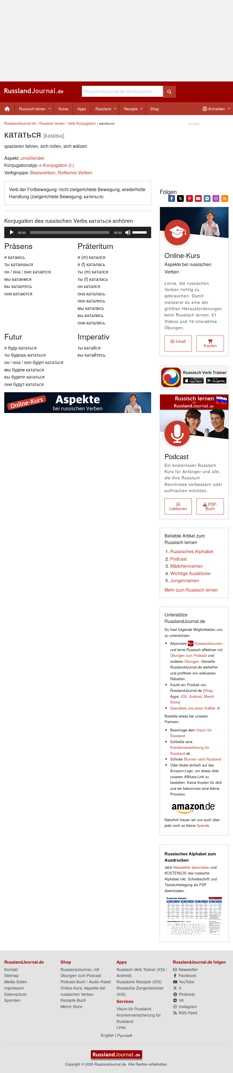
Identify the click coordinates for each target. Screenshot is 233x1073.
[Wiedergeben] (11, 232)
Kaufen (210, 345)
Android (195, 696)
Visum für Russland (133, 1008)
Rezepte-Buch (73, 1000)
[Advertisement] (116, 41)
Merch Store (71, 1006)
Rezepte (131, 108)
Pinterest (186, 994)
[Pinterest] (189, 198)
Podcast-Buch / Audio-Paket (86, 981)
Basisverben (42, 172)
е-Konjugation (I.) (56, 165)
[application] (77, 232)
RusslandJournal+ (209, 643)
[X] (180, 198)
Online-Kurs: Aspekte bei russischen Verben (83, 991)
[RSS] (225, 198)
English (107, 1035)
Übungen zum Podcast (188, 655)
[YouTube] (198, 198)
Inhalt (180, 341)
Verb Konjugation (82, 123)
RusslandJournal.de (20, 123)
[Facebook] (172, 198)
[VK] (207, 198)
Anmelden (216, 108)
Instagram (187, 1006)
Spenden (12, 1000)
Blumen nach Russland (202, 759)
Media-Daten (15, 981)
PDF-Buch (211, 506)
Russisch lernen (32, 108)
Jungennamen (184, 580)
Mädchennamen (186, 566)
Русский (124, 1035)
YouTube (186, 981)
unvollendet (32, 158)
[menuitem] (7, 108)
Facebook (187, 975)
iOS (184, 696)
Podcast (178, 558)
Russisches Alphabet (191, 551)
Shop (154, 108)
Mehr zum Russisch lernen (191, 589)
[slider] (140, 232)
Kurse (63, 108)
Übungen (191, 661)
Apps (82, 108)
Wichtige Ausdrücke (190, 573)
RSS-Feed (187, 1012)
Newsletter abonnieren (191, 867)
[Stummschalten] (128, 232)
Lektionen (178, 508)
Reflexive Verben (75, 172)
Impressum (14, 988)
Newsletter (188, 969)
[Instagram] (216, 198)
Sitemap (11, 975)
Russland (103, 108)
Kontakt (11, 969)
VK (181, 1000)
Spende (203, 825)
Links (121, 1027)
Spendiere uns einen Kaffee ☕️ (195, 708)
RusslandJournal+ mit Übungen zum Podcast (81, 972)
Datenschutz (15, 994)
